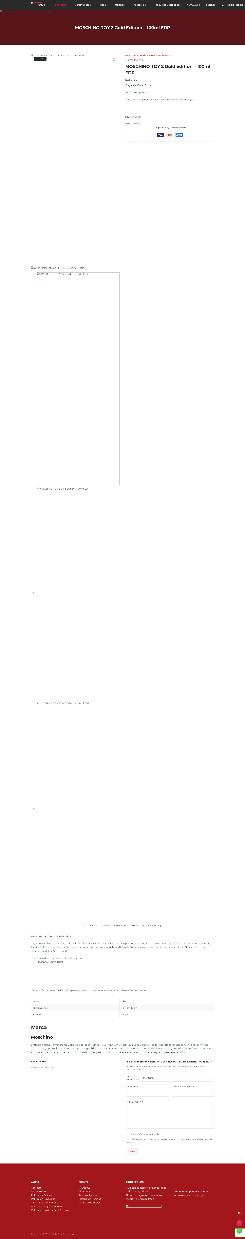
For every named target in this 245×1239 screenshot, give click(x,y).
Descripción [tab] (90, 926)
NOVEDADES (193, 4)
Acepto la (145, 1134)
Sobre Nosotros (39, 1191)
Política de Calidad (41, 1195)
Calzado (120, 4)
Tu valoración (135, 1101)
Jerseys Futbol (83, 4)
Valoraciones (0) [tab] (152, 926)
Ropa (103, 4)
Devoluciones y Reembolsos (47, 1206)
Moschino (138, 60)
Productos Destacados (168, 4)
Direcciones (85, 1191)
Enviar (133, 1151)
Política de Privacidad (43, 1199)
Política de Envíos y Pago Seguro (50, 1210)
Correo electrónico (183, 1086)
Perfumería (60, 4)
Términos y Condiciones (44, 1202)
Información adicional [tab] (114, 926)
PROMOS (40, 4)
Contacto (36, 1187)
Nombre (132, 1086)
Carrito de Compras (89, 1202)
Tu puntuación (133, 1078)
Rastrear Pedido (88, 1195)
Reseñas (211, 4)
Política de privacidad (150, 1134)
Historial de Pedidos (90, 1199)
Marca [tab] (134, 926)
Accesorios (140, 4)
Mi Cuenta (84, 1187)
